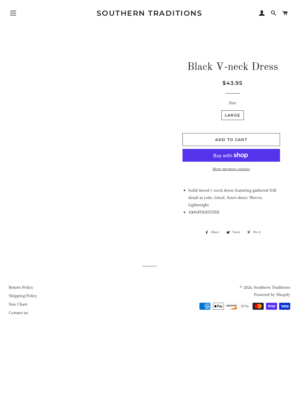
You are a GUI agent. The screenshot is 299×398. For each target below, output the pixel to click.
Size (232, 102)
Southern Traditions (150, 13)
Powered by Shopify (272, 294)
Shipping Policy (23, 295)
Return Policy (21, 287)
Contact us (18, 312)
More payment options (231, 169)
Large (233, 115)
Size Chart (18, 304)
